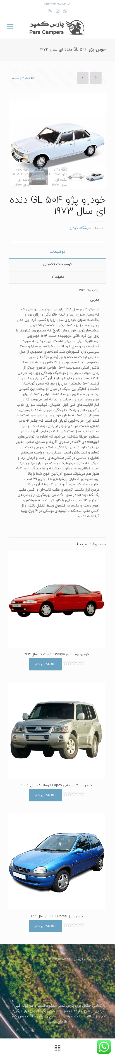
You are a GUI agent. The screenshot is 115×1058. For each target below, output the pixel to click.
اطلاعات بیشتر (45, 664)
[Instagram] (58, 11)
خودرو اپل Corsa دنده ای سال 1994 (57, 916)
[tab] (57, 252)
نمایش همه (21, 78)
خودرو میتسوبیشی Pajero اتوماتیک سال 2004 (56, 785)
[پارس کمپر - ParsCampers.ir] (57, 27)
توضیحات (57, 251)
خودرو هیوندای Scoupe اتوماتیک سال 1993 (56, 654)
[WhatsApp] (65, 11)
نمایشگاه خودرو (81, 228)
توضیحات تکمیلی (57, 264)
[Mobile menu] (10, 27)
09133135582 (55, 4)
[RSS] (50, 11)
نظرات (57, 277)
